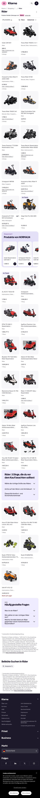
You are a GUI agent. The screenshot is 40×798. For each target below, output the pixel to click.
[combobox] (32, 19)
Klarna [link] (4, 8)
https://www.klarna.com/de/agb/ (15, 652)
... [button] (16, 8)
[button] (17, 216)
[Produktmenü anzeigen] (36, 12)
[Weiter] (35, 253)
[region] (20, 784)
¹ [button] (8, 51)
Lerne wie (27, 15)
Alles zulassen (26, 793)
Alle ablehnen (14, 793)
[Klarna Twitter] (24, 763)
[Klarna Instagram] (34, 763)
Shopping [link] (11, 8)
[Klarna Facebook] (6, 763)
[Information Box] (11, 20)
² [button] (8, 86)
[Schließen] (36, 773)
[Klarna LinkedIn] (15, 763)
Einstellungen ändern (20, 787)
